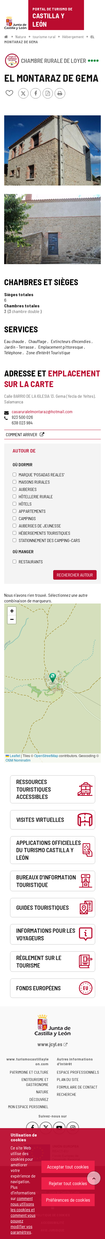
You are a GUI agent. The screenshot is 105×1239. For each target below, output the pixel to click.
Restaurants (31, 561)
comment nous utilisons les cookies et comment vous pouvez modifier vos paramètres (23, 1215)
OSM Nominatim (18, 760)
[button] (12, 611)
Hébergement (73, 36)
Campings (27, 518)
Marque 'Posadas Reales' (41, 474)
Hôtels (25, 503)
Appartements (32, 511)
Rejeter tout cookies (68, 1183)
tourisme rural (44, 36)
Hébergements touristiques (44, 533)
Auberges (28, 489)
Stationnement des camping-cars (49, 540)
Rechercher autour (75, 574)
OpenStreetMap (46, 755)
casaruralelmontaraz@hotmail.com (42, 411)
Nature (20, 36)
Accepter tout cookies (68, 1166)
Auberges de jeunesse (40, 525)
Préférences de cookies (68, 1200)
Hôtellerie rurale (36, 496)
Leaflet (14, 755)
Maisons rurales (34, 481)
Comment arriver (22, 434)
